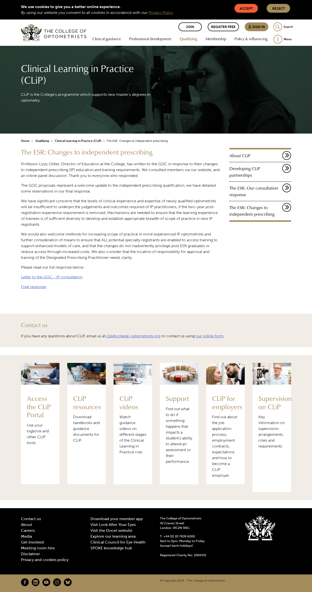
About (26, 524)
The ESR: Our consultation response (253, 191)
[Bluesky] (68, 582)
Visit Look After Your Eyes (113, 524)
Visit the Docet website (111, 530)
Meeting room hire (38, 548)
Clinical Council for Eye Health (118, 542)
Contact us (31, 518)
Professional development (150, 38)
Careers (28, 530)
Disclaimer (30, 554)
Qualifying (188, 38)
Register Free (223, 27)
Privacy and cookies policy (44, 559)
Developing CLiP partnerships (244, 171)
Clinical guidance (106, 38)
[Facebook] (25, 582)
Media (26, 536)
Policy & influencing (250, 38)
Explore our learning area (113, 536)
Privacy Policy (160, 12)
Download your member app (116, 518)
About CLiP (239, 156)
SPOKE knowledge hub (111, 548)
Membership (215, 38)
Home (25, 141)
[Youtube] (46, 582)
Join (190, 27)
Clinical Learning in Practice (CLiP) (78, 141)
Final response (33, 286)
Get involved (32, 542)
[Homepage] (53, 32)
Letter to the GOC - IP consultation (51, 277)
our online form (210, 336)
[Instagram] (57, 582)
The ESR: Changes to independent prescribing (251, 210)
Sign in (258, 27)
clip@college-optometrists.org (133, 336)
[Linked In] (35, 582)
